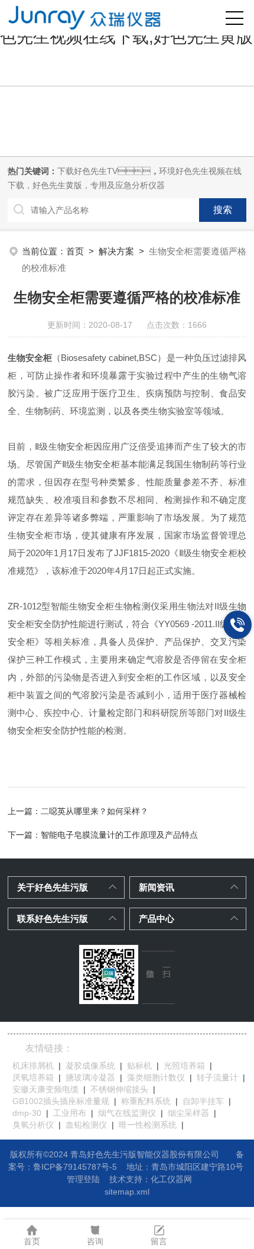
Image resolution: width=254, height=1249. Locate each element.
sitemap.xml (127, 1191)
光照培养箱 (184, 1065)
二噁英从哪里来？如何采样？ (94, 811)
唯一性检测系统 (148, 1124)
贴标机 (139, 1065)
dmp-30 (26, 1113)
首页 (75, 251)
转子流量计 (217, 1077)
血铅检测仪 (86, 1124)
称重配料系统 (146, 1101)
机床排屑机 (33, 1065)
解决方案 (116, 251)
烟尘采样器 (188, 1113)
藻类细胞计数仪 (156, 1077)
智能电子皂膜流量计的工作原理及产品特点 (119, 835)
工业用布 (69, 1113)
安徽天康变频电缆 (45, 1089)
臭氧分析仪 (33, 1124)
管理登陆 (83, 1179)
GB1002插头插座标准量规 (60, 1101)
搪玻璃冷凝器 (90, 1077)
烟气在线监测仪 (127, 1113)
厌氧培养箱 (33, 1077)
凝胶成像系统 (90, 1065)
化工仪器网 (171, 1179)
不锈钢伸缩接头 (119, 1089)
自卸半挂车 (203, 1101)
